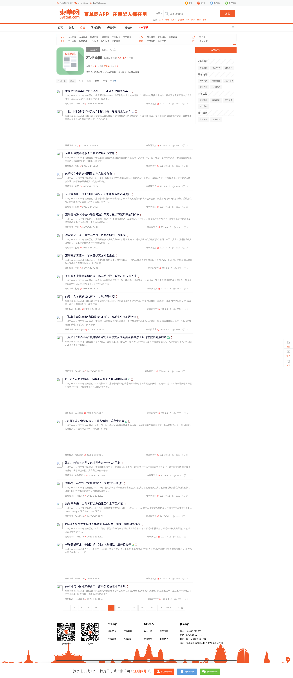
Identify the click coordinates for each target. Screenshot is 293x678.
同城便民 (96, 27)
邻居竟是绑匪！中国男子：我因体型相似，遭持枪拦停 (98, 544)
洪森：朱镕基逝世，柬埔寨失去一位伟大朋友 (92, 462)
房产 (187, 20)
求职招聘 (112, 27)
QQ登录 (216, 3)
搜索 (227, 13)
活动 (167, 20)
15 (126, 608)
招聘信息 (105, 37)
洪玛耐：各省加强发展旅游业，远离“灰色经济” (94, 483)
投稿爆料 (112, 639)
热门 (80, 81)
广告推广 (151, 41)
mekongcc (80, 329)
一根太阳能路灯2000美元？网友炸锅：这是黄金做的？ (98, 111)
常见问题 (164, 631)
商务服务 (105, 41)
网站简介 (112, 631)
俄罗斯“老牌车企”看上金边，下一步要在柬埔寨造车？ (98, 90)
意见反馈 (203, 41)
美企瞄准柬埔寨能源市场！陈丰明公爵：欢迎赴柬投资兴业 (101, 275)
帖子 (158, 13)
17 (142, 608)
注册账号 (140, 671)
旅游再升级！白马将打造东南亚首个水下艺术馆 (94, 503)
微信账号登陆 (211, 672)
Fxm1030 (79, 103)
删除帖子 (164, 639)
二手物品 (116, 37)
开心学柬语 (228, 81)
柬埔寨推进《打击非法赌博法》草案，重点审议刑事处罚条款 (102, 214)
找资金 (181, 20)
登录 (190, 3)
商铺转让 (83, 41)
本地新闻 (72, 37)
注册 (203, 3)
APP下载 (143, 27)
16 (134, 608)
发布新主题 (216, 50)
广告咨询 (127, 27)
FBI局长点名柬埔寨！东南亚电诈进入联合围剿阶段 (96, 379)
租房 (199, 20)
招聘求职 (216, 81)
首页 (60, 27)
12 (104, 608)
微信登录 (232, 3)
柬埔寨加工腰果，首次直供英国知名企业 (90, 255)
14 (119, 608)
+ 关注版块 (93, 50)
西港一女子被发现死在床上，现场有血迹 (90, 296)
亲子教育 (228, 100)
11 (96, 608)
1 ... (66, 608)
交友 (161, 20)
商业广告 (162, 41)
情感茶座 (203, 100)
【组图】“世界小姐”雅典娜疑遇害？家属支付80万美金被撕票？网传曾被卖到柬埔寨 (115, 337)
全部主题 (62, 81)
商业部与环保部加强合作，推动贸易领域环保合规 (95, 586)
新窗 (114, 81)
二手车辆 (72, 41)
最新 (72, 81)
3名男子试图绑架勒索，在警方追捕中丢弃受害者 (94, 420)
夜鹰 (77, 207)
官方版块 (203, 37)
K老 (76, 145)
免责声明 (128, 639)
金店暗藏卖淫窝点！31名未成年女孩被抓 (90, 153)
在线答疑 (148, 639)
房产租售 (127, 37)
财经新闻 (94, 37)
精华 (97, 81)
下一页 (180, 608)
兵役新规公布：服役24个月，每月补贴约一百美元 (95, 235)
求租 (204, 20)
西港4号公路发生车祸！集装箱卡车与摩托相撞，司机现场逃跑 (103, 524)
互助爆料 (162, 37)
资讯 (71, 27)
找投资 (173, 20)
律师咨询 (173, 37)
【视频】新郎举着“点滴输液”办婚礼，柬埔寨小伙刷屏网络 (100, 316)
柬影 (77, 166)
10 (88, 608)
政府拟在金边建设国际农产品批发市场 (88, 173)
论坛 (82, 27)
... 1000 (151, 608)
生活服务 (94, 41)
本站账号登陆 (166, 672)
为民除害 (79, 413)
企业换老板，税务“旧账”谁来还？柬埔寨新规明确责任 (98, 194)
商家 (193, 20)
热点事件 (83, 37)
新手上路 (148, 631)
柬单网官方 (151, 103)
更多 (105, 81)
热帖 (89, 81)
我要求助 (116, 41)
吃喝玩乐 (216, 100)
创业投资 (151, 37)
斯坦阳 (78, 309)
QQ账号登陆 (189, 672)
